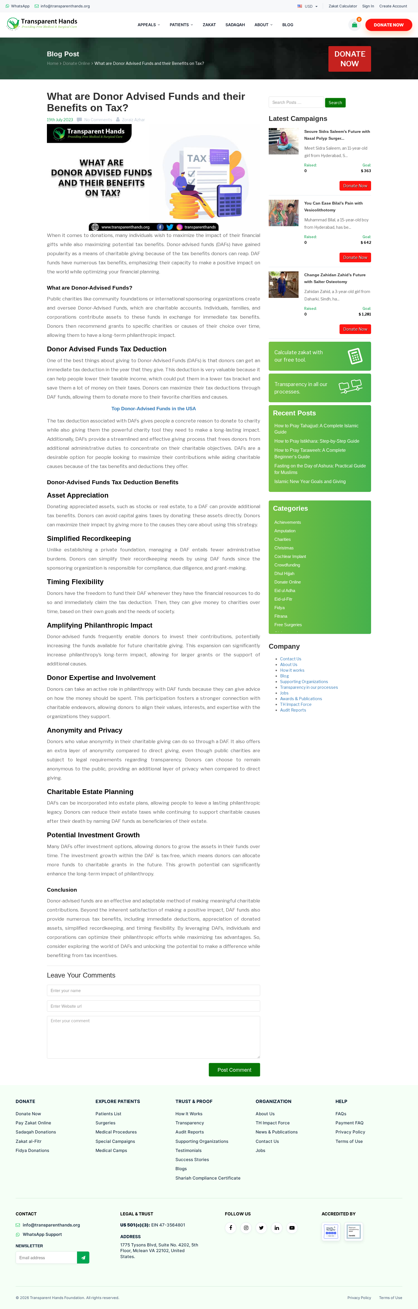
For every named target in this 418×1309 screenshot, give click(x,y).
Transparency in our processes (309, 687)
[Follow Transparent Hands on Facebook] (230, 1228)
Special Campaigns (115, 1141)
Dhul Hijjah (284, 573)
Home (53, 63)
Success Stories (192, 1159)
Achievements (287, 522)
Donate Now (389, 25)
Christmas (284, 547)
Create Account (393, 6)
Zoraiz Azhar (133, 119)
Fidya (279, 607)
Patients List (108, 1113)
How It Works (188, 1113)
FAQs (341, 1113)
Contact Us (290, 658)
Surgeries (105, 1122)
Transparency (189, 1122)
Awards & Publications (301, 698)
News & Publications (277, 1132)
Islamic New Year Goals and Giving (310, 481)
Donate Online (76, 63)
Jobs (284, 692)
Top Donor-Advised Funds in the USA (153, 408)
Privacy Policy (350, 1132)
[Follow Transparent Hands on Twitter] (261, 1228)
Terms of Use (349, 1141)
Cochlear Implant (290, 556)
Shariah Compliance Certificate (208, 1178)
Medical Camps (111, 1150)
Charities (282, 539)
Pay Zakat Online (33, 1122)
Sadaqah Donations (36, 1132)
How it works (292, 670)
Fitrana (280, 616)
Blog (284, 675)
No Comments (98, 119)
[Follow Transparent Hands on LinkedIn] (276, 1228)
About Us (288, 664)
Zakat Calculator (343, 6)
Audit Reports (293, 710)
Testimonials (188, 1150)
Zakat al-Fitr (29, 1141)
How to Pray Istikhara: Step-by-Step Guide (316, 441)
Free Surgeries (288, 624)
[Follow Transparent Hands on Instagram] (246, 1228)
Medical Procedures (116, 1132)
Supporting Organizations (304, 681)
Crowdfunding (287, 564)
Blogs (181, 1168)
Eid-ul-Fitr (283, 599)
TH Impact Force (296, 704)
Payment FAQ (350, 1122)
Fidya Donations (32, 1150)
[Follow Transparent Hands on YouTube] (292, 1228)
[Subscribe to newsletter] (83, 1257)
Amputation (284, 530)
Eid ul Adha (284, 590)
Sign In (368, 6)
